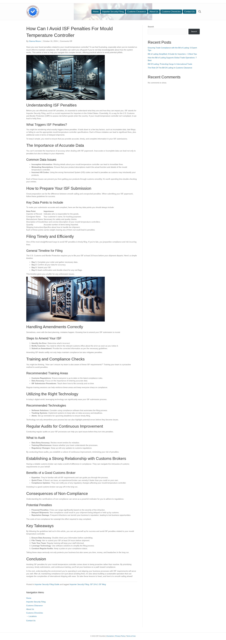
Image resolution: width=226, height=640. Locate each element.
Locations (33, 616)
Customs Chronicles (171, 11)
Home (96, 11)
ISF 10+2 (94, 584)
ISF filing (102, 584)
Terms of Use (131, 636)
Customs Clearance (136, 11)
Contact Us (189, 11)
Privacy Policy (120, 636)
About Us (153, 11)
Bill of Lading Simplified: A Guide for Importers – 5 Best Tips (172, 54)
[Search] (198, 12)
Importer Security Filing (113, 11)
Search (151, 27)
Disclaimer (110, 636)
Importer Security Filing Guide (47, 584)
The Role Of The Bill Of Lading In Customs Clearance (170, 68)
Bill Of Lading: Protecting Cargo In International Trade (170, 64)
